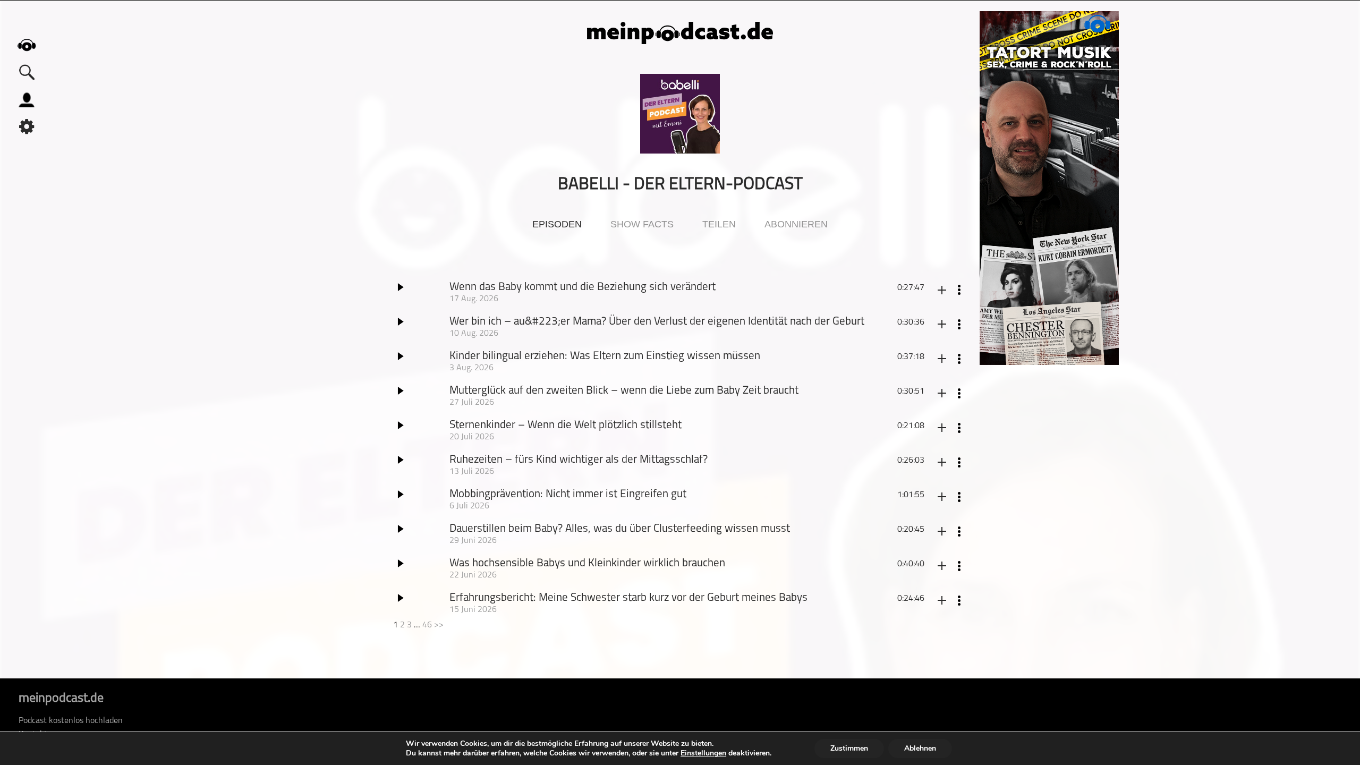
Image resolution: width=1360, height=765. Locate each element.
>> (439, 625)
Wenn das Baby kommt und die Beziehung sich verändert (582, 287)
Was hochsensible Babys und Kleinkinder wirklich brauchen (587, 563)
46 (427, 625)
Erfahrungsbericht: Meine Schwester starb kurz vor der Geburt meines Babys (628, 598)
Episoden (557, 224)
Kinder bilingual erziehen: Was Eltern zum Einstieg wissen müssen (604, 356)
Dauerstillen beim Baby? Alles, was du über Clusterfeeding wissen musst (619, 528)
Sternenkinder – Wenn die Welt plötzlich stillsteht (565, 425)
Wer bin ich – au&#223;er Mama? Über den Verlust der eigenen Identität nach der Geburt (656, 321)
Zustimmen (849, 748)
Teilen (719, 224)
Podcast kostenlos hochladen (71, 721)
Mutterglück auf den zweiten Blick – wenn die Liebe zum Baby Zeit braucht (623, 390)
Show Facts (642, 224)
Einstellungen (703, 753)
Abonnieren (796, 224)
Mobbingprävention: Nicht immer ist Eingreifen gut (567, 494)
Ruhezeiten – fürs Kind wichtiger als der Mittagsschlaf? (578, 459)
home (26, 45)
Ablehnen (920, 748)
